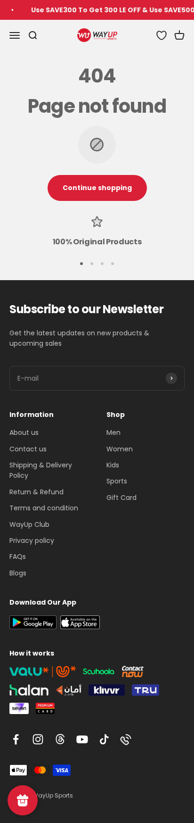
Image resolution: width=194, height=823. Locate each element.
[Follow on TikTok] (104, 739)
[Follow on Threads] (60, 739)
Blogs (17, 573)
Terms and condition (43, 508)
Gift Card (121, 497)
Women (119, 449)
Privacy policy (31, 540)
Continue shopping (97, 187)
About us (24, 432)
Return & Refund (36, 492)
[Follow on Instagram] (38, 739)
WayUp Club (29, 524)
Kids (112, 465)
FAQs (17, 556)
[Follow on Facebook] (15, 739)
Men (113, 432)
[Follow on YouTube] (82, 739)
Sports (116, 481)
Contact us (28, 449)
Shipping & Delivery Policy (40, 470)
